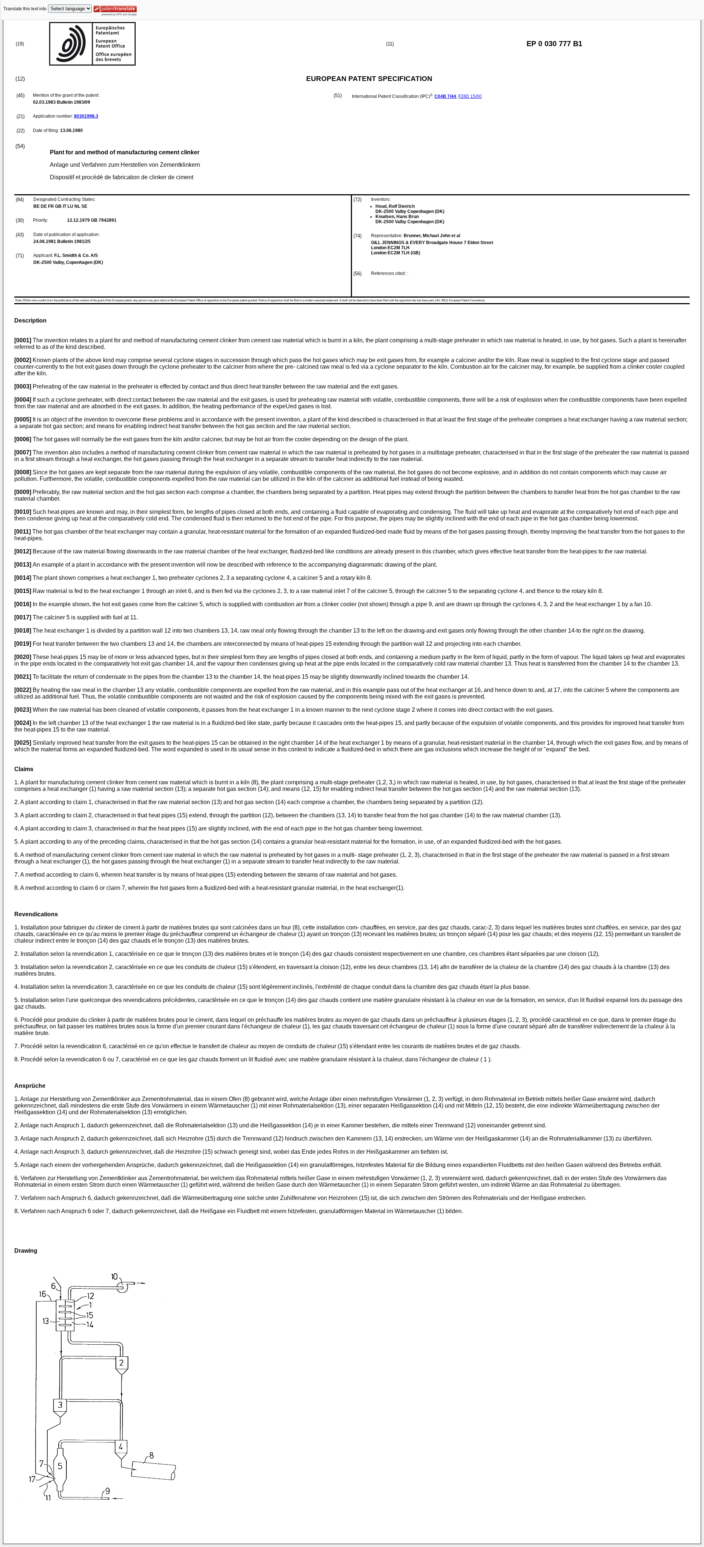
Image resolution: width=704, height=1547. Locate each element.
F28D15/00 (470, 96)
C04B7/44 (445, 96)
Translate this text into (25, 8)
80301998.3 (86, 116)
